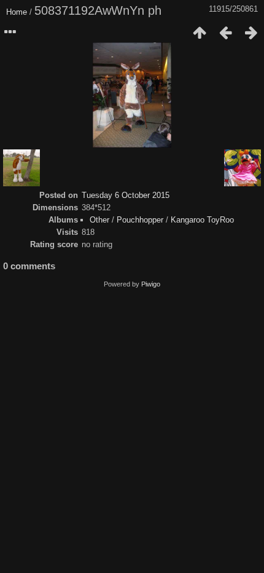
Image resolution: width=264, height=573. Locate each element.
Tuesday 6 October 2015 (125, 195)
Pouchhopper (140, 219)
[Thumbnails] (199, 32)
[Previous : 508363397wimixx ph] (225, 32)
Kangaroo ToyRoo (202, 219)
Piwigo (150, 284)
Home (16, 12)
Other (99, 219)
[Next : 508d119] (251, 32)
